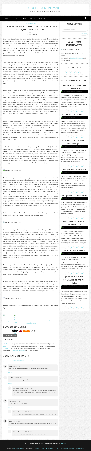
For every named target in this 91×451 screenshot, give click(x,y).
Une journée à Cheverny (74, 196)
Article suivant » (53, 321)
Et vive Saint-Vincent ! (74, 251)
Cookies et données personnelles (67, 448)
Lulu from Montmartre (18, 350)
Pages (25, 18)
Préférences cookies (80, 448)
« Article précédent (8, 321)
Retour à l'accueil (31, 323)
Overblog (63, 443)
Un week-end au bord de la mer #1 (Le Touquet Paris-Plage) (31, 28)
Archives (33, 18)
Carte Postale (31, 23)
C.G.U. (56, 448)
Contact (42, 18)
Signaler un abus (49, 448)
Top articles (36, 448)
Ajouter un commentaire (18, 360)
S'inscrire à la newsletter (10, 335)
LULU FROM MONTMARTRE (45, 8)
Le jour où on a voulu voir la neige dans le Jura (74, 280)
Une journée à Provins (74, 170)
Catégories (16, 18)
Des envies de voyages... (74, 115)
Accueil (7, 18)
